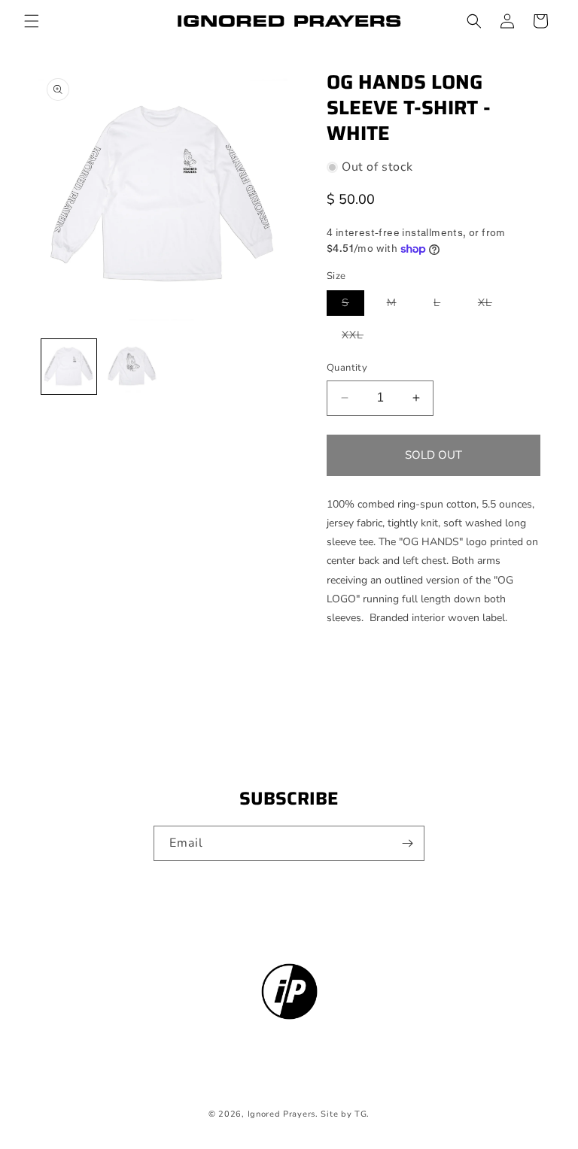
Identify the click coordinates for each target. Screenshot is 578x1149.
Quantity (347, 367)
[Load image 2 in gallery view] (131, 366)
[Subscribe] (407, 843)
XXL (360, 337)
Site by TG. (345, 1114)
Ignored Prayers (282, 1114)
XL (492, 305)
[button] (31, 21)
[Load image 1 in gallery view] (68, 366)
